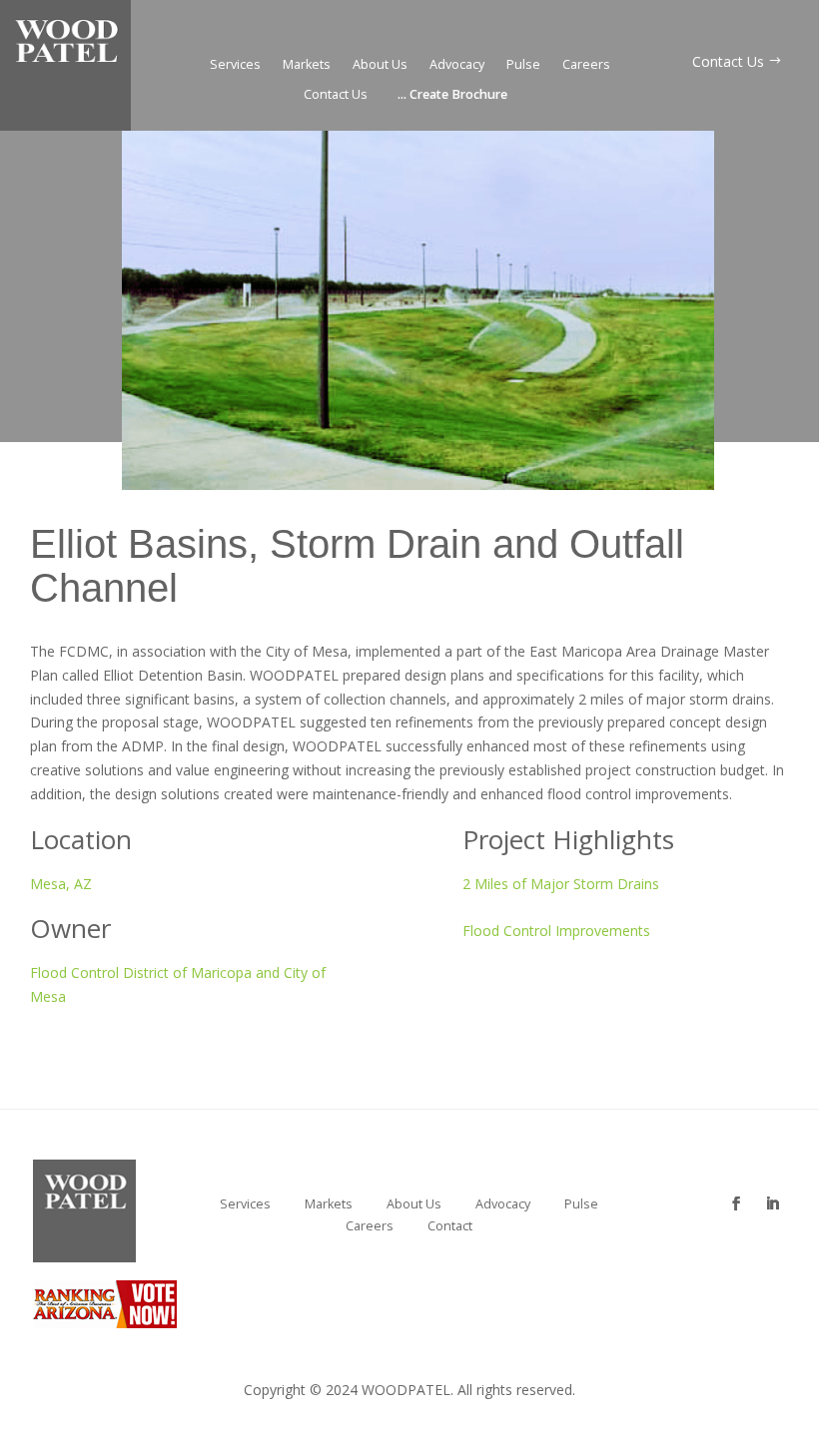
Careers (586, 65)
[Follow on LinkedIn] (772, 1188)
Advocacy (456, 65)
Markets (307, 65)
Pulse (523, 65)
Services (235, 65)
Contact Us (336, 95)
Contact (449, 1226)
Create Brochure (452, 95)
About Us (380, 65)
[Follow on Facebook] (736, 1188)
